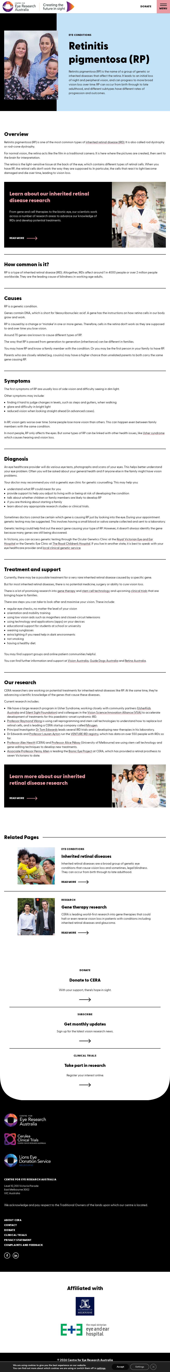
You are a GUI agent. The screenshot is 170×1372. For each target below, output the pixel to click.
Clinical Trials (15, 1235)
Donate (145, 6)
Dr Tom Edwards (47, 729)
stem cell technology (96, 591)
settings (101, 1368)
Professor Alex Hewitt (21, 742)
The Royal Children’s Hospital (71, 543)
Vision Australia (78, 661)
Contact (10, 1225)
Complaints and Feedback (23, 1245)
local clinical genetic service (61, 548)
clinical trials (139, 591)
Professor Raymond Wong (24, 721)
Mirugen (91, 725)
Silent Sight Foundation (41, 712)
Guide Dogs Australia (104, 661)
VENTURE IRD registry (84, 734)
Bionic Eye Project (80, 751)
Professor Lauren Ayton (44, 734)
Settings (139, 1366)
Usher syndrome (154, 433)
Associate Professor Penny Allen (28, 751)
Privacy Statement (18, 1240)
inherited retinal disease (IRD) (105, 142)
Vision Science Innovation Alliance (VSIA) (114, 712)
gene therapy (66, 591)
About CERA (13, 1220)
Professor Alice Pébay (66, 742)
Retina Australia (135, 661)
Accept (120, 1366)
